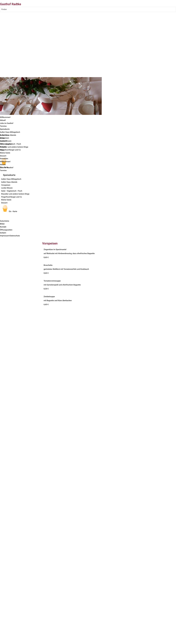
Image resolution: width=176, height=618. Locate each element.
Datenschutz (15, 236)
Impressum (4, 236)
